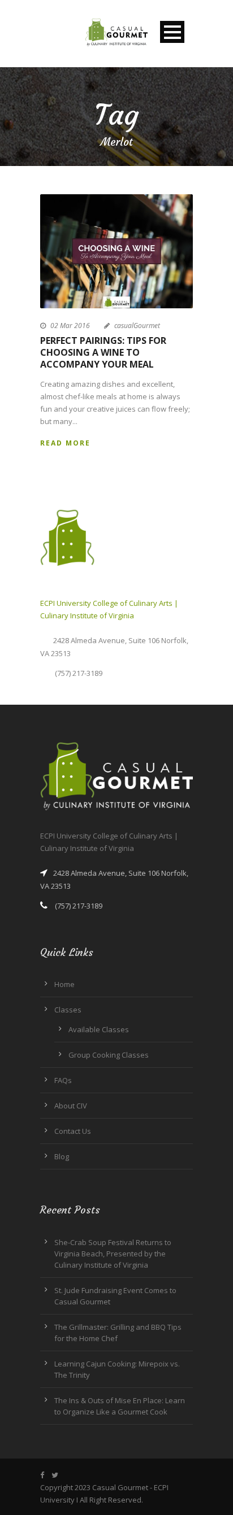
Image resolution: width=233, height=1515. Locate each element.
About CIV (70, 1106)
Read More (65, 443)
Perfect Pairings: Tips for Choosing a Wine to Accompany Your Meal (103, 352)
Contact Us (72, 1131)
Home (64, 984)
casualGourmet (137, 325)
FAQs (63, 1080)
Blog (61, 1156)
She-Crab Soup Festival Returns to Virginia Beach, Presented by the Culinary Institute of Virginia (112, 1253)
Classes (67, 1010)
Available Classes (98, 1029)
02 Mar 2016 (70, 325)
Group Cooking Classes (108, 1055)
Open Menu (172, 32)
